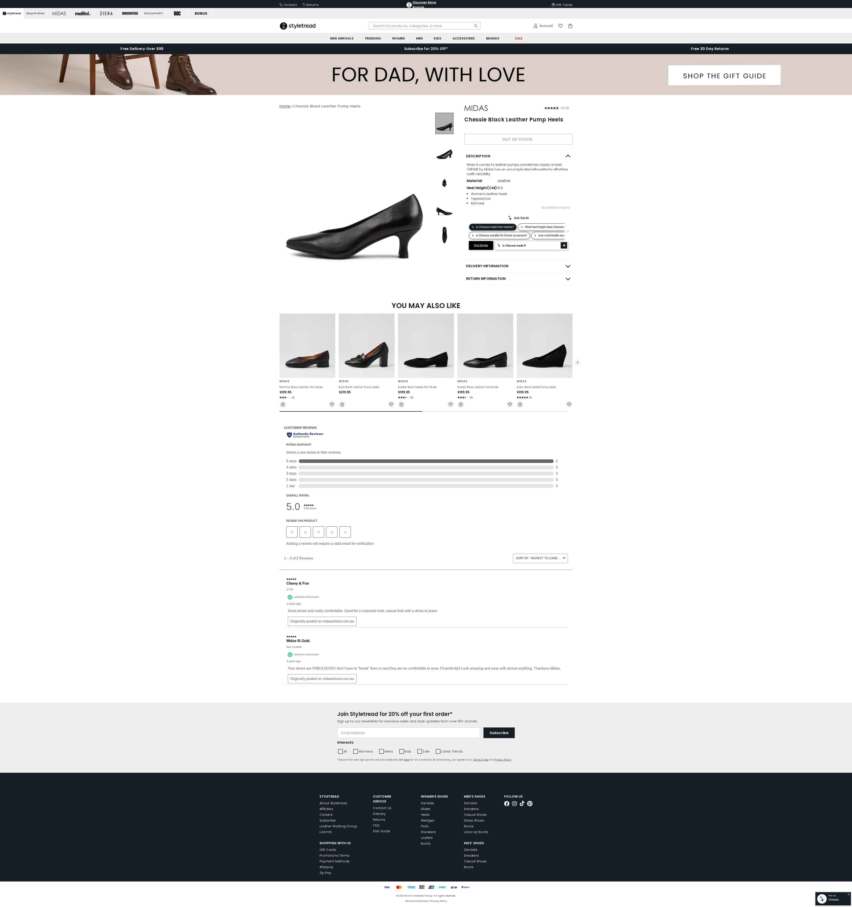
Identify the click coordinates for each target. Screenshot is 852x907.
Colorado (454, 178)
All (428, 203)
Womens (447, 203)
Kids (485, 203)
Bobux (431, 178)
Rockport (434, 185)
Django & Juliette (487, 178)
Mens (468, 203)
